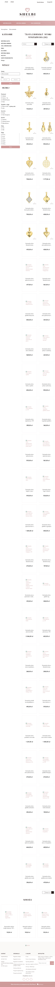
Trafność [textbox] (24, 44)
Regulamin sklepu (17, 956)
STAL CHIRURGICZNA (36, 23)
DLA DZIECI (4, 50)
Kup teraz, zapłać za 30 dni (32, 964)
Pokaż (10, 147)
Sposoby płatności (30, 961)
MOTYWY (3, 55)
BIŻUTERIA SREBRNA (21, 23)
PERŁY (2, 48)
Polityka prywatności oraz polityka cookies (18, 964)
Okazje (3, 60)
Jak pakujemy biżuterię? (31, 969)
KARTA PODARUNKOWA (7, 58)
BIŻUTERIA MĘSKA (5, 53)
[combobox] (29, 44)
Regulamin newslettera (18, 961)
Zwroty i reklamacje (30, 966)
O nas (27, 956)
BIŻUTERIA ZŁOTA (7, 23)
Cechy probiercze (17, 968)
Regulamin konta (16, 959)
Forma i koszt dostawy (31, 959)
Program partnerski (17, 973)
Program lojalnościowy (18, 970)
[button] (3, 954)
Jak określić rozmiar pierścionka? (30, 972)
